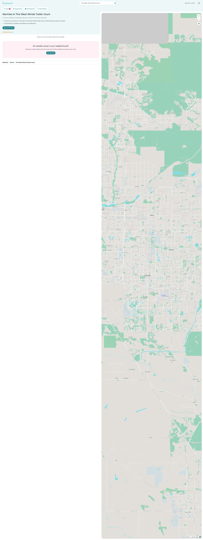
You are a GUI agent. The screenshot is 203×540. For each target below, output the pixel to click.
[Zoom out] (198, 19)
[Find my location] (198, 23)
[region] (152, 276)
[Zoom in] (198, 15)
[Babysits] (8, 3)
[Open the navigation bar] (198, 3)
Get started (50, 53)
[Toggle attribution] (200, 537)
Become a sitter (190, 3)
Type (7, 9)
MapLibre (188, 537)
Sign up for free (9, 28)
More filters (43, 9)
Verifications (30, 9)
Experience (18, 9)
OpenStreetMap (195, 537)
